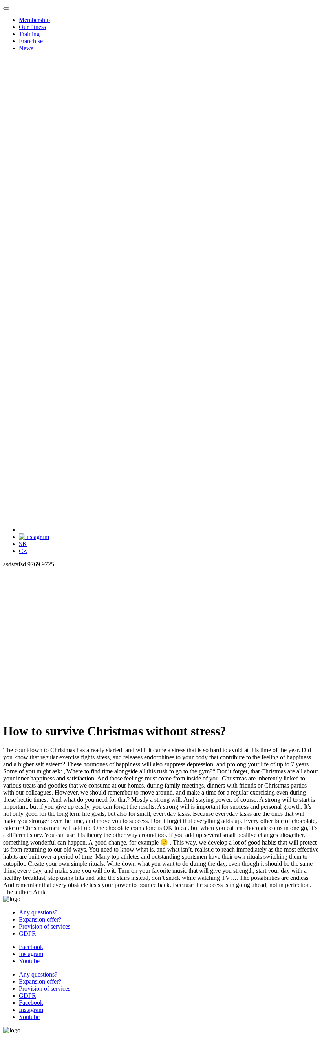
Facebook (31, 947)
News (26, 48)
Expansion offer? (40, 919)
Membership (34, 19)
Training (29, 34)
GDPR (27, 933)
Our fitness (32, 27)
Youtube (29, 961)
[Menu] (295, 22)
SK (23, 543)
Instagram (31, 954)
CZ (23, 551)
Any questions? (38, 912)
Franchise (31, 41)
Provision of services (44, 926)
